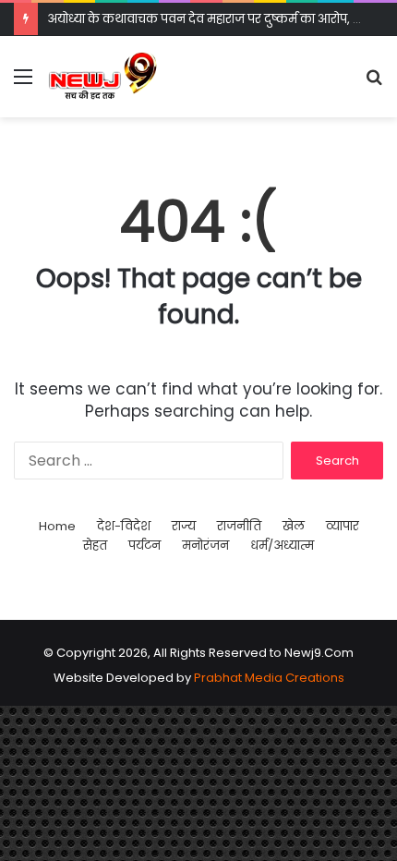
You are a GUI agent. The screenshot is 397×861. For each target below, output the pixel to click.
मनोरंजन (205, 545)
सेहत (95, 545)
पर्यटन (144, 545)
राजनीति (239, 526)
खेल (294, 526)
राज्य (184, 526)
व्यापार (342, 526)
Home (57, 526)
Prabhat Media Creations (269, 677)
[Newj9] (103, 76)
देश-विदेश (123, 526)
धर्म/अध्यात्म (282, 545)
